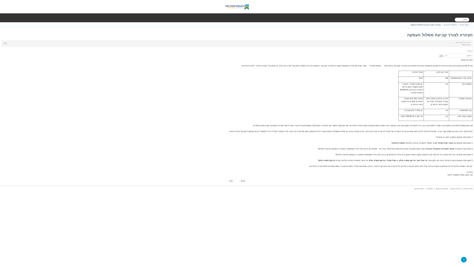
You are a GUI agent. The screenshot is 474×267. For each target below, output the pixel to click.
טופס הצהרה (375, 66)
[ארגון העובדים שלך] (237, 7)
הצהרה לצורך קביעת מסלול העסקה (440, 35)
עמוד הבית (464, 25)
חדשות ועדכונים (450, 25)
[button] (5, 42)
